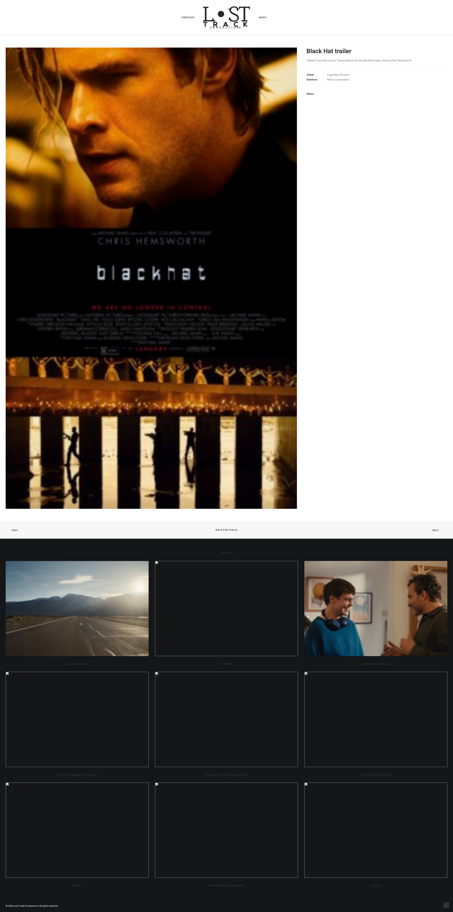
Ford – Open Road (77, 663)
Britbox (77, 885)
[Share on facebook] (326, 94)
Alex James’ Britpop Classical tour (77, 774)
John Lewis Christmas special (226, 885)
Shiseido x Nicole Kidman (376, 774)
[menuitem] (188, 17)
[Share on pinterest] (340, 94)
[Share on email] (363, 94)
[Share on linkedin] (345, 94)
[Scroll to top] (446, 905)
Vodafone (226, 663)
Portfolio (188, 17)
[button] (77, 608)
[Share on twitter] (331, 94)
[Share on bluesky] (354, 94)
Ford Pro (376, 885)
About (262, 17)
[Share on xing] (359, 94)
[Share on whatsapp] (349, 94)
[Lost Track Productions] (226, 17)
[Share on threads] (336, 94)
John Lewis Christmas (376, 663)
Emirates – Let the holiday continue (226, 774)
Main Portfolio (226, 529)
